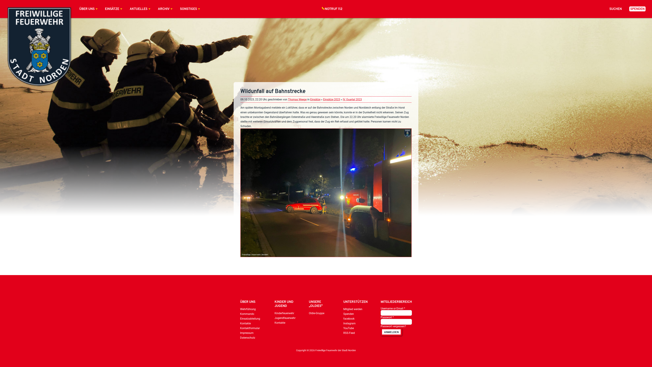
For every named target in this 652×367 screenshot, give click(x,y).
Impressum (246, 333)
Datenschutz (247, 337)
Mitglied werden (352, 309)
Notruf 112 (333, 9)
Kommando (247, 314)
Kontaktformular (250, 328)
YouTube (348, 328)
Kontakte (245, 323)
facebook (349, 318)
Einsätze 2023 (331, 99)
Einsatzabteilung (250, 318)
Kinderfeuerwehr (284, 313)
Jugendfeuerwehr (285, 318)
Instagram (349, 323)
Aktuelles (138, 9)
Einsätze (112, 9)
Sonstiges (188, 9)
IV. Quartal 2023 (352, 99)
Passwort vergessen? (393, 326)
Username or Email (393, 308)
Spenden (637, 9)
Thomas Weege (297, 99)
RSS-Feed (349, 333)
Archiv (163, 9)
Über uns (87, 9)
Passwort (387, 317)
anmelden (391, 332)
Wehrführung (248, 309)
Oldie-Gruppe (316, 313)
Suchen (615, 9)
